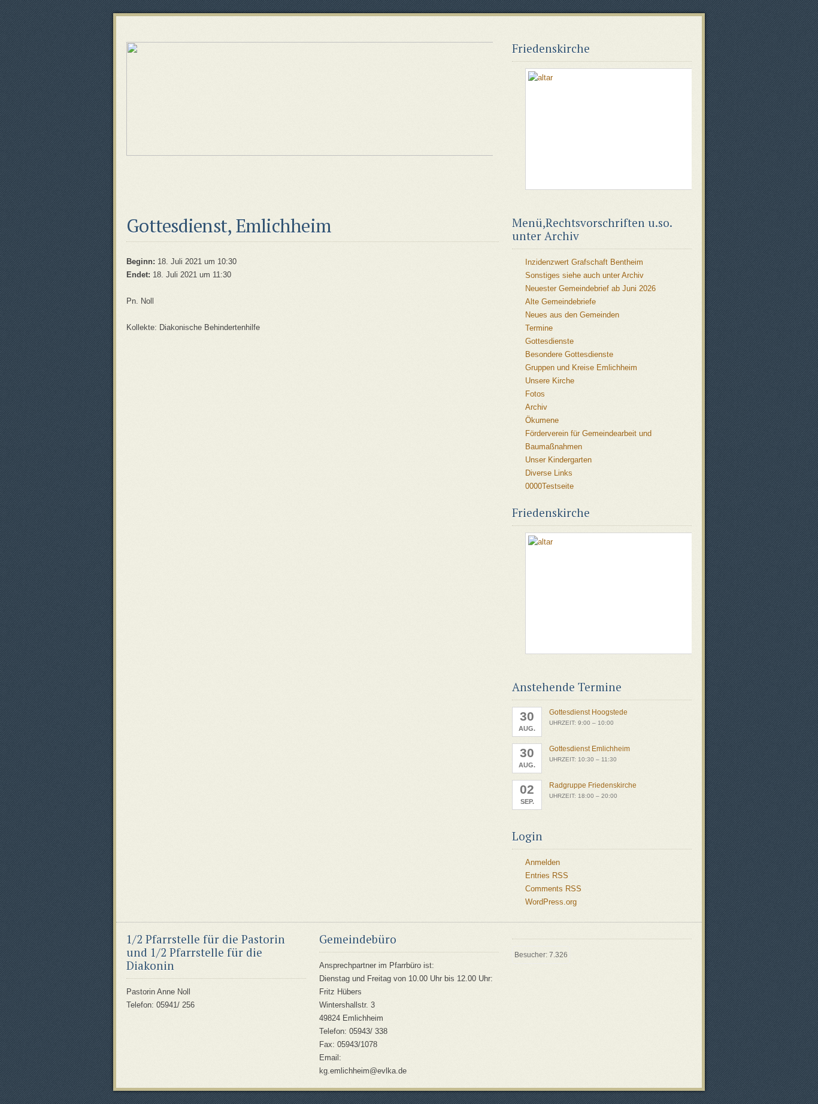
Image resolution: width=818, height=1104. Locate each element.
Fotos (535, 393)
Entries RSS (546, 875)
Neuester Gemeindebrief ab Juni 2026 (590, 288)
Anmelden (542, 862)
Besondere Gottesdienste (569, 354)
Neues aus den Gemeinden (572, 314)
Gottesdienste (549, 341)
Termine (539, 327)
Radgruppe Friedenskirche (593, 785)
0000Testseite (549, 486)
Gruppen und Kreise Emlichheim (581, 367)
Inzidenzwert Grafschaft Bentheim (584, 262)
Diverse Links (548, 472)
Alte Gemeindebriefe (560, 301)
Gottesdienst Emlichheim (589, 749)
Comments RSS (553, 888)
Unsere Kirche (549, 380)
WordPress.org (551, 901)
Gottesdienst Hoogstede (588, 712)
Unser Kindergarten (558, 459)
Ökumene (542, 420)
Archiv (536, 407)
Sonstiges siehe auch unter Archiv (584, 275)
